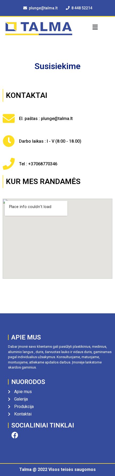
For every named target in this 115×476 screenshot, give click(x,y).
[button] (94, 27)
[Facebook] (14, 435)
